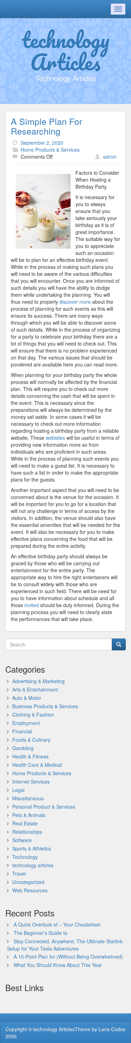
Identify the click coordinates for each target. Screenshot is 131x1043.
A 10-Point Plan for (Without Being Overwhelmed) (68, 956)
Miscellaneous (28, 798)
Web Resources (30, 890)
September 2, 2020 (42, 142)
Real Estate (25, 823)
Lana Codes (112, 1029)
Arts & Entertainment (35, 689)
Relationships (27, 831)
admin (110, 156)
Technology (25, 856)
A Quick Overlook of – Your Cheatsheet (57, 924)
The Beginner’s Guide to (40, 932)
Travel (19, 873)
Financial (22, 731)
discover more (75, 301)
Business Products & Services (45, 706)
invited (31, 605)
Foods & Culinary (31, 739)
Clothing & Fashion (33, 714)
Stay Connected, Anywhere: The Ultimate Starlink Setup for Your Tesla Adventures (65, 945)
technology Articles (65, 51)
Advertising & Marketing (38, 681)
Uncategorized (28, 881)
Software (22, 840)
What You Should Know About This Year (58, 964)
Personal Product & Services (43, 806)
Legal (18, 789)
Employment (26, 722)
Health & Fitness (30, 756)
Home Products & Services (50, 149)
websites (55, 437)
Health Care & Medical (37, 764)
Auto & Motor (26, 697)
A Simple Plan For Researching (46, 126)
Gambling (23, 748)
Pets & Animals (28, 814)
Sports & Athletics (31, 848)
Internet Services (31, 781)
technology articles (32, 865)
